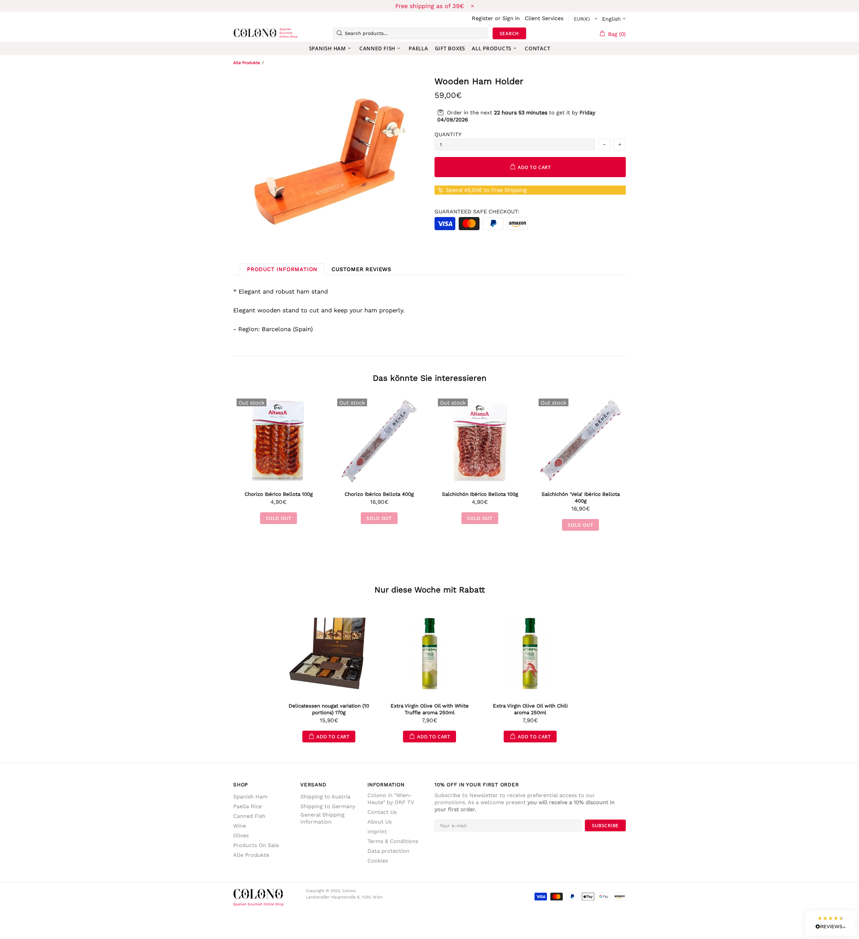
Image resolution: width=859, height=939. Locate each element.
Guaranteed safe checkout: (477, 211)
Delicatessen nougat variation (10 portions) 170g (329, 709)
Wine (239, 826)
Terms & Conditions (392, 841)
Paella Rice (247, 806)
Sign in (511, 18)
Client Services (544, 18)
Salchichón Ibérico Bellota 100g (480, 494)
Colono (244, 33)
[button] (830, 923)
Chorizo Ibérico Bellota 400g (379, 494)
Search (509, 33)
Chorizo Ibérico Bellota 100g (279, 494)
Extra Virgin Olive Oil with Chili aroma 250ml (530, 709)
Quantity (448, 134)
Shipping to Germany (327, 806)
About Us (379, 822)
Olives (241, 835)
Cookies (377, 860)
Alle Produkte (246, 62)
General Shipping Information (322, 818)
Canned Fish (249, 816)
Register (482, 18)
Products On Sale (256, 845)
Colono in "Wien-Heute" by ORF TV (390, 798)
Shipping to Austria (325, 796)
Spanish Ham (250, 796)
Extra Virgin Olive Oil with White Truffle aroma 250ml (430, 709)
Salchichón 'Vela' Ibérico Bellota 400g (581, 497)
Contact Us (382, 812)
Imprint (377, 831)
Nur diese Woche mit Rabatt (429, 589)
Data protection (388, 851)
